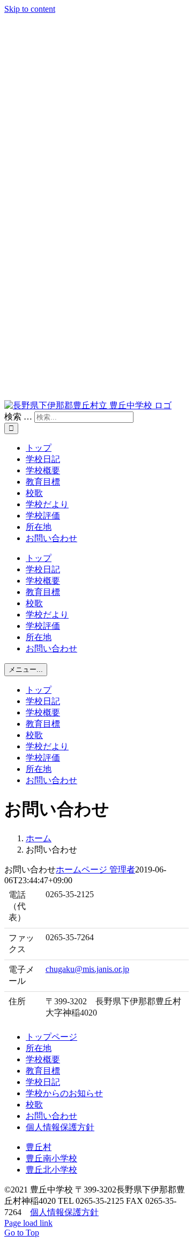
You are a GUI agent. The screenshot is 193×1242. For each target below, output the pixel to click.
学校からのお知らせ (64, 1093)
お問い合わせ (51, 1115)
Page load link (28, 1222)
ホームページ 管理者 (95, 869)
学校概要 (43, 1059)
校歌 (34, 1104)
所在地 (38, 1048)
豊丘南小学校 (51, 1158)
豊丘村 (38, 1147)
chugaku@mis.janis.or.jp (87, 969)
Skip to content (29, 8)
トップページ (51, 1036)
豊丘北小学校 (51, 1169)
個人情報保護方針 (60, 1127)
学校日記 (43, 1082)
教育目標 (43, 1070)
